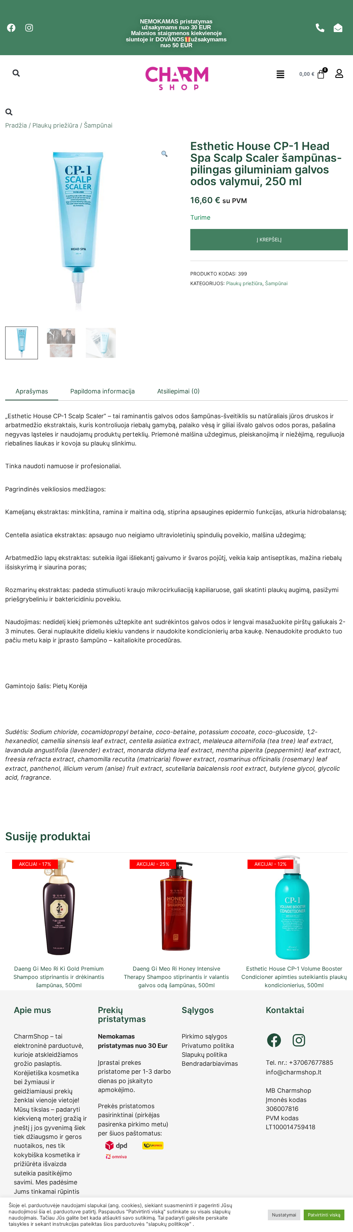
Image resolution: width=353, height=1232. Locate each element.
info (271, 1072)
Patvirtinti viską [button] (324, 1215)
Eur (163, 1045)
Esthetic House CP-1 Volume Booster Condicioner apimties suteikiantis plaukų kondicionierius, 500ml (294, 977)
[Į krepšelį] (59, 947)
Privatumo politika (208, 1045)
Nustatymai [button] (284, 1215)
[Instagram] (299, 1040)
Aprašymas (32, 391)
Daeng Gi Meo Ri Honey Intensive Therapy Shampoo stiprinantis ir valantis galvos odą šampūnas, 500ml (176, 977)
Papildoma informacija (102, 391)
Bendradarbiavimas (210, 1063)
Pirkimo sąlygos (204, 1036)
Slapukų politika (204, 1054)
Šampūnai (98, 125)
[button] (16, 73)
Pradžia (16, 125)
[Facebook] (274, 1040)
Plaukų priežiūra (55, 125)
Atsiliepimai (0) (178, 391)
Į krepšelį (269, 239)
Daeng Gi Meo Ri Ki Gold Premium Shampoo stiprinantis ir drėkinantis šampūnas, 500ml (58, 977)
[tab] (31, 391)
